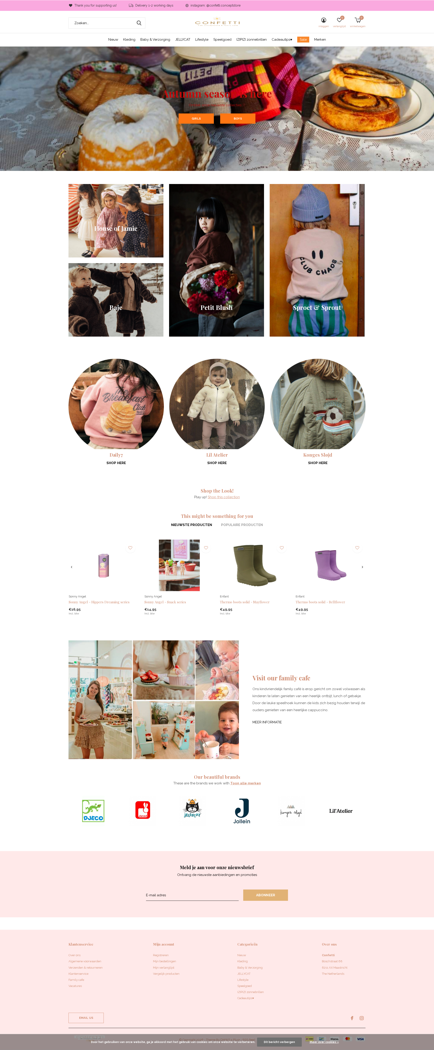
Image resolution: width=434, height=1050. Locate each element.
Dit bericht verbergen (279, 1042)
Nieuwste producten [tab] (191, 525)
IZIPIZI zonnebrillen (251, 40)
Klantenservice (78, 973)
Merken (320, 40)
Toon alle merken (245, 783)
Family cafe (76, 980)
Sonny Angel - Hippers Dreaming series (99, 602)
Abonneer (265, 895)
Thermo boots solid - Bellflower (320, 602)
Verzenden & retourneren (85, 967)
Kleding (129, 40)
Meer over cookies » (324, 1042)
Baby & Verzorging (155, 40)
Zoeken (139, 23)
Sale (303, 40)
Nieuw (113, 40)
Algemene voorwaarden (84, 961)
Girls (196, 118)
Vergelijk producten (166, 973)
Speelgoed (222, 40)
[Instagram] (362, 1018)
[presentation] (71, 567)
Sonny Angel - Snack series (165, 602)
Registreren (161, 955)
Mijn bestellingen (164, 961)
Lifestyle (201, 40)
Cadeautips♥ (282, 40)
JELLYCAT (182, 40)
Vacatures (75, 986)
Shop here (116, 463)
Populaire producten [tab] (242, 525)
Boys (238, 118)
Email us (86, 1017)
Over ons (74, 955)
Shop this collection (224, 497)
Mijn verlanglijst (163, 967)
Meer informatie (267, 722)
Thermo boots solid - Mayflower (245, 602)
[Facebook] (352, 1018)
